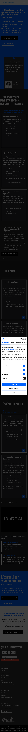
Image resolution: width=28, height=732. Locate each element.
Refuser (14, 392)
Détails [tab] (12, 342)
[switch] (24, 370)
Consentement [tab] (5, 342)
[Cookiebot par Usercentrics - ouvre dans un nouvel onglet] (20, 339)
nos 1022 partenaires (11, 349)
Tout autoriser (14, 384)
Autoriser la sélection (14, 388)
